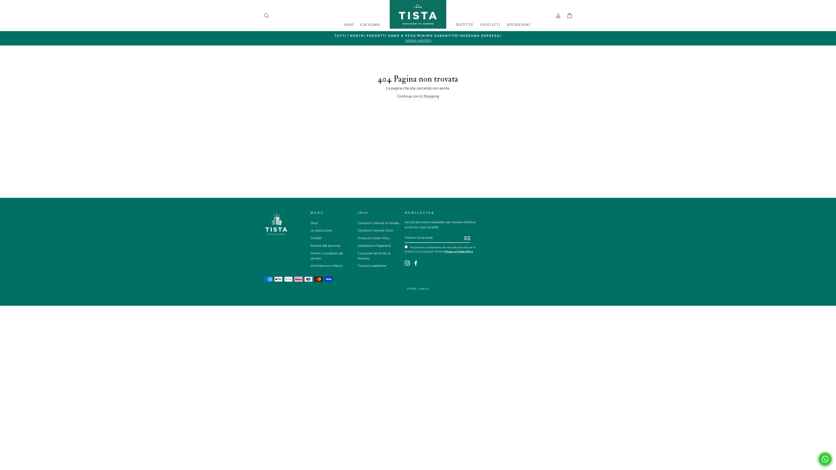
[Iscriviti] (467, 238)
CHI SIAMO (370, 25)
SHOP (349, 25)
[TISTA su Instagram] (407, 262)
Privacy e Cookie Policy (459, 251)
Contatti (316, 238)
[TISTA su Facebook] (415, 262)
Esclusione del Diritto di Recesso (374, 255)
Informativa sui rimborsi (326, 266)
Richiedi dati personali (325, 246)
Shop (314, 223)
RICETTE (465, 25)
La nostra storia (321, 230)
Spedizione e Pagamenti (374, 246)
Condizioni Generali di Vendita (378, 223)
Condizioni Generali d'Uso (375, 230)
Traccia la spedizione (372, 266)
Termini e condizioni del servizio (326, 255)
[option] (418, 38)
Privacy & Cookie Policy (374, 238)
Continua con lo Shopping (418, 96)
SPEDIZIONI (518, 25)
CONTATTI (490, 25)
